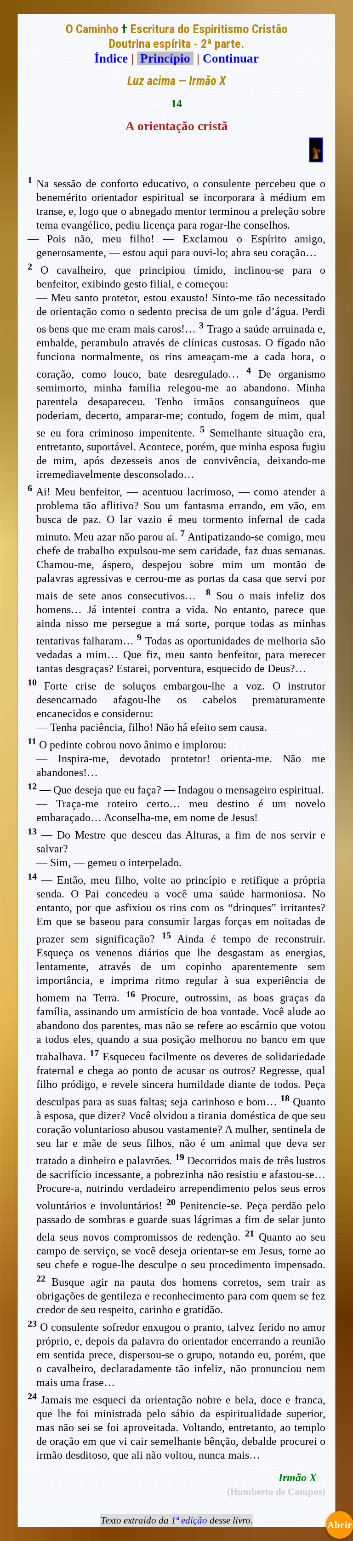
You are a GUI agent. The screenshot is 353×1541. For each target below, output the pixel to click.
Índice (111, 58)
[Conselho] (316, 158)
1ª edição (189, 1520)
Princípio (165, 58)
